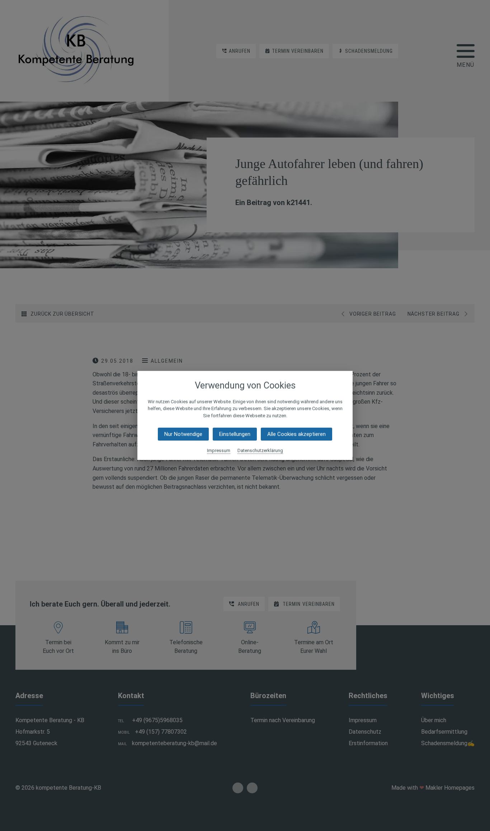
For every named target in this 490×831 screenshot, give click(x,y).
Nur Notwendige (183, 434)
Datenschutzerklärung (260, 450)
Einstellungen (234, 434)
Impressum (218, 450)
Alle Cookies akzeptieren (296, 434)
